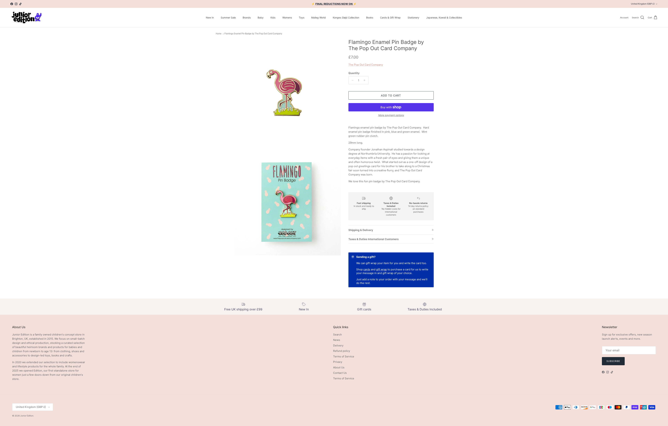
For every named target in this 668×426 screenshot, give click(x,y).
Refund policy (341, 351)
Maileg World (318, 17)
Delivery (338, 345)
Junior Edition (26, 415)
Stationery (413, 17)
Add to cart (391, 95)
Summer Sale (228, 17)
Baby (261, 17)
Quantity (354, 73)
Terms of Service (343, 356)
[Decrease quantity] (352, 80)
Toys (301, 17)
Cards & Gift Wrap (390, 17)
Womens (287, 17)
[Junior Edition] (26, 17)
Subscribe (613, 361)
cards (366, 269)
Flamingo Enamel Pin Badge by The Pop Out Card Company (253, 33)
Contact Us (340, 372)
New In (210, 17)
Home (218, 33)
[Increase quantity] (365, 80)
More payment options (391, 115)
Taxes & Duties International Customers (373, 239)
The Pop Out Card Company (365, 64)
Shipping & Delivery (360, 230)
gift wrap (381, 269)
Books (369, 17)
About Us (338, 367)
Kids (273, 17)
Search (337, 334)
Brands (247, 17)
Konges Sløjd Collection (346, 17)
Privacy (337, 362)
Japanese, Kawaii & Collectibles (444, 17)
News (336, 340)
